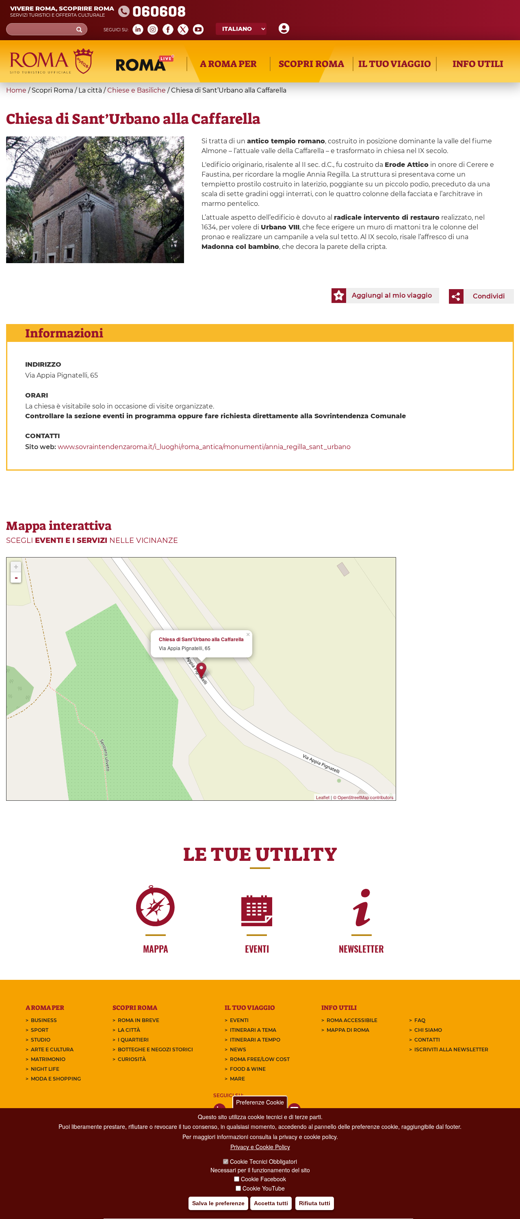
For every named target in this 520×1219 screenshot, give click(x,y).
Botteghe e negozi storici (155, 1049)
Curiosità (132, 1059)
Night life (45, 1069)
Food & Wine (248, 1069)
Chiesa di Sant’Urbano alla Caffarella (201, 639)
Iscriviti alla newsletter (451, 1049)
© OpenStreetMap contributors (363, 797)
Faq (419, 1020)
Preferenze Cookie (260, 1102)
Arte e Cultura (52, 1049)
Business (44, 1020)
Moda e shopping (56, 1079)
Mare (237, 1079)
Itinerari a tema (253, 1030)
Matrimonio (48, 1059)
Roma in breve (138, 1020)
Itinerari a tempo (255, 1040)
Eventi (239, 1020)
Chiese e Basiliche (136, 90)
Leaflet (322, 797)
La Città (129, 1030)
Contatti (427, 1040)
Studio (40, 1040)
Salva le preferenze (218, 1203)
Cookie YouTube (264, 1188)
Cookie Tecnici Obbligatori (263, 1162)
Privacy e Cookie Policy (260, 1147)
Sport (39, 1030)
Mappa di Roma (348, 1030)
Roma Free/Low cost (260, 1059)
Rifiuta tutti (314, 1203)
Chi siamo (428, 1030)
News (238, 1049)
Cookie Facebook (263, 1179)
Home (16, 90)
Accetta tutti (271, 1203)
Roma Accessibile (352, 1020)
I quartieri (133, 1040)
